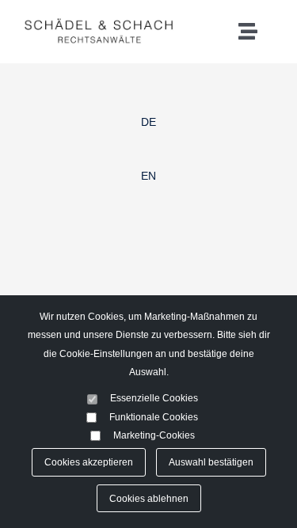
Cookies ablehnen (148, 498)
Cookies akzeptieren (88, 462)
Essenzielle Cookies (154, 398)
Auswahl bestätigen (211, 462)
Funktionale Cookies (153, 417)
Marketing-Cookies (154, 435)
